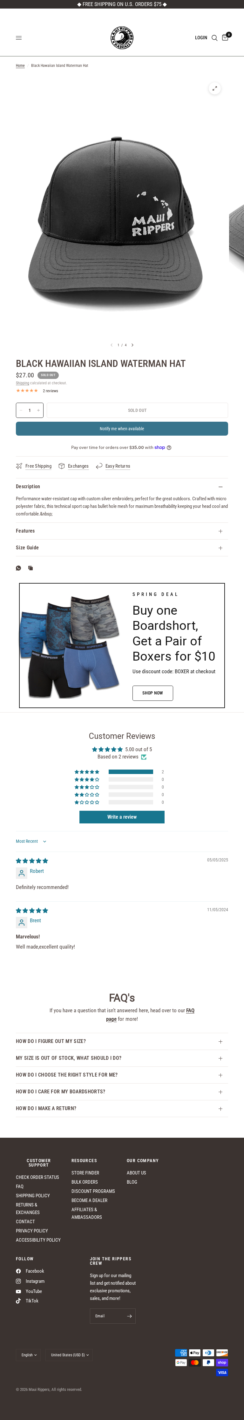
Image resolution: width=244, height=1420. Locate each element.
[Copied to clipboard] (32, 568)
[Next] (132, 345)
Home (20, 65)
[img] (32, 861)
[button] (152, 693)
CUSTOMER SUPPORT (39, 1162)
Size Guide (27, 548)
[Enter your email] (129, 1316)
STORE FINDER (85, 1173)
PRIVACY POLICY (32, 1231)
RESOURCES (84, 1160)
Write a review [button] (122, 817)
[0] (224, 38)
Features (25, 531)
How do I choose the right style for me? (67, 1075)
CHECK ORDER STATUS (37, 1177)
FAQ (20, 1186)
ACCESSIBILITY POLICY (38, 1240)
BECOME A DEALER (89, 1200)
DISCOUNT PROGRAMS (93, 1191)
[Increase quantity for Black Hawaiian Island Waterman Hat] (38, 410)
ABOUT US (136, 1173)
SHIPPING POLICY (33, 1196)
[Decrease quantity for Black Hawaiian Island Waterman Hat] (21, 410)
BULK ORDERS (84, 1182)
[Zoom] (215, 88)
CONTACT (25, 1222)
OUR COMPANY (143, 1160)
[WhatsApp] (20, 568)
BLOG (132, 1182)
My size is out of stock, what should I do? (68, 1058)
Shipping (22, 383)
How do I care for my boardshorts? (60, 1092)
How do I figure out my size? (51, 1041)
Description (28, 486)
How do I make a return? (46, 1108)
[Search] (214, 38)
